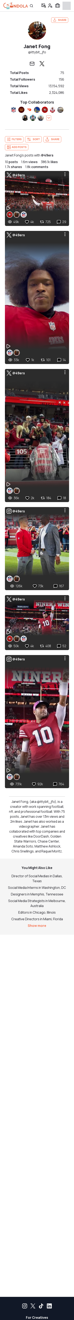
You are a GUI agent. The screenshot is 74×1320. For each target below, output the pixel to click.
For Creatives (37, 1317)
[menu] (65, 174)
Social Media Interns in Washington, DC (37, 887)
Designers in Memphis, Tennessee (37, 894)
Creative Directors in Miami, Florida (37, 919)
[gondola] (15, 5)
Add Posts (19, 147)
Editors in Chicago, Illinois (37, 912)
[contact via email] (32, 63)
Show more (37, 925)
